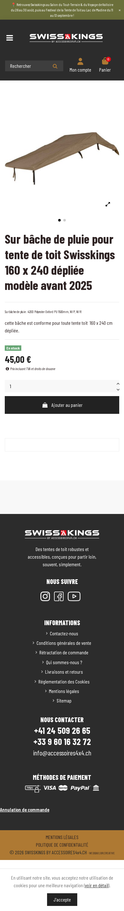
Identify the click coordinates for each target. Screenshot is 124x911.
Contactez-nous (64, 633)
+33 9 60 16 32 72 (62, 741)
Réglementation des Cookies (64, 681)
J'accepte (62, 899)
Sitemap (64, 700)
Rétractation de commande (63, 652)
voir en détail (96, 885)
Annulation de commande (24, 809)
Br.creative (107, 853)
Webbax (94, 853)
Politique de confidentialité (62, 845)
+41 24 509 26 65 (62, 730)
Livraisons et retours (64, 672)
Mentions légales (64, 691)
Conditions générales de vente (64, 643)
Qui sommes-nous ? (64, 662)
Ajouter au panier (67, 405)
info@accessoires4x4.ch (62, 752)
